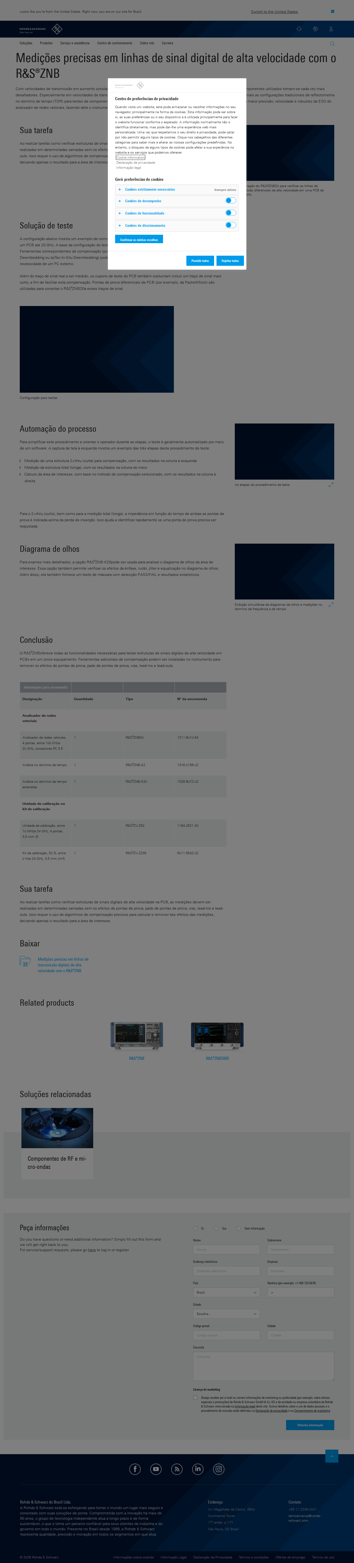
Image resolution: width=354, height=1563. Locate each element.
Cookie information (130, 157)
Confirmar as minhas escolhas (139, 240)
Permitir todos (200, 261)
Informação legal (128, 167)
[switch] (230, 200)
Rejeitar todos (230, 261)
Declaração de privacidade (135, 162)
